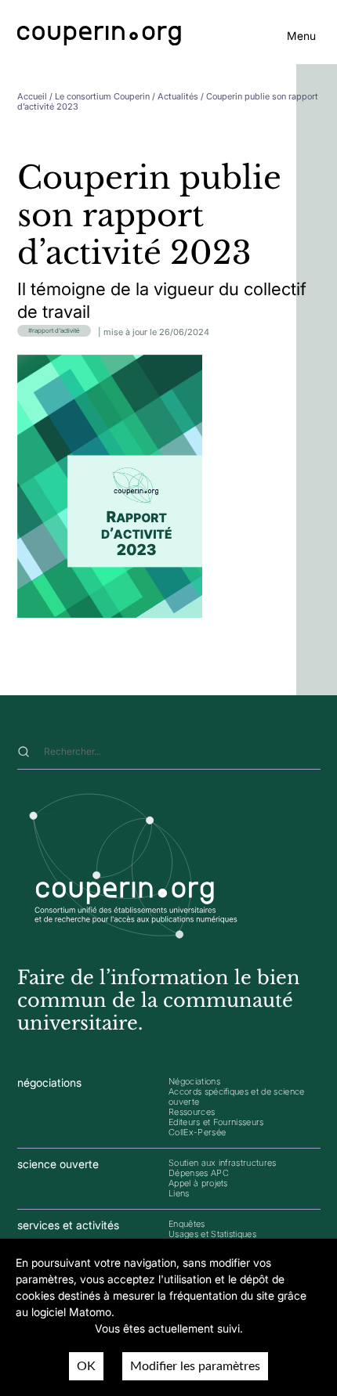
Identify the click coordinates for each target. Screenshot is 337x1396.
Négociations (194, 1081)
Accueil (32, 96)
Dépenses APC (198, 1172)
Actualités (178, 96)
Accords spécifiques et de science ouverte (236, 1096)
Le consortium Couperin (102, 96)
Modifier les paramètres (195, 1366)
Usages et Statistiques (212, 1233)
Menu (301, 35)
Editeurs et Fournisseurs (216, 1121)
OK (86, 1366)
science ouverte (58, 1164)
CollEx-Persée (197, 1132)
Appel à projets (198, 1183)
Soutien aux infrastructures (222, 1162)
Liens (179, 1193)
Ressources (191, 1111)
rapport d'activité (56, 330)
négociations (49, 1082)
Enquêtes (186, 1223)
